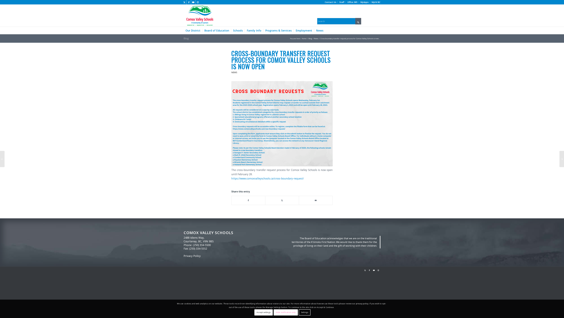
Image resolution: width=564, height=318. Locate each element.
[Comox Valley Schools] (199, 16)
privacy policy (362, 304)
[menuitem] (330, 2)
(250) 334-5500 (202, 245)
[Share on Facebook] (248, 200)
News (234, 72)
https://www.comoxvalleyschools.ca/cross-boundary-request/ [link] (267, 178)
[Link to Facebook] (189, 2)
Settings (304, 312)
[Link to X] (184, 2)
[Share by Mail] (316, 200)
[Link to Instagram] (197, 2)
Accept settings (264, 312)
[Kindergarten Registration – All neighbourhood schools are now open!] (2, 159)
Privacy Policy (192, 256)
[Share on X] (282, 200)
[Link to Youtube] (193, 2)
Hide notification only (286, 312)
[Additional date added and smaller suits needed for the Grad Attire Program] (561, 159)
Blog (186, 38)
